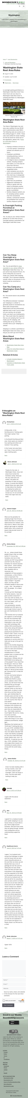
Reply (6, 455)
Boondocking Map (8, 1078)
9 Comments (7, 80)
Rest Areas (16, 83)
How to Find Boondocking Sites (12, 1082)
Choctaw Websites (17, 1095)
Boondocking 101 (8, 1080)
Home (4, 59)
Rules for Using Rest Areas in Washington (13, 141)
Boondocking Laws (9, 1086)
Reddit (5, 1073)
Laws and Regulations (10, 62)
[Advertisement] (14, 42)
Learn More (12, 1022)
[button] (20, 6)
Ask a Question (8, 1084)
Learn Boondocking (12, 59)
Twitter (5, 1069)
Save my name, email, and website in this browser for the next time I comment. (14, 993)
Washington (8, 83)
